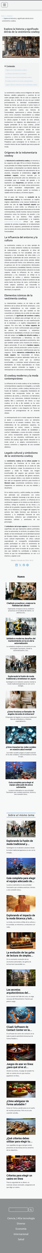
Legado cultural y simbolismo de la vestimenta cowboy (21, 85)
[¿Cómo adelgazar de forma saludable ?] (21, 1089)
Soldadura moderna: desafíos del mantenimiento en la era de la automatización (21, 640)
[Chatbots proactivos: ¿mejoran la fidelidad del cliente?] (21, 591)
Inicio (3, 16)
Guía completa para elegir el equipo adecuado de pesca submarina (21, 784)
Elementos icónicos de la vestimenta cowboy (19, 77)
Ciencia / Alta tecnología (21, 1218)
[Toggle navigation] (4, 4)
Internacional (21, 1234)
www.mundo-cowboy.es (12, 221)
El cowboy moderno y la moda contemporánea (19, 81)
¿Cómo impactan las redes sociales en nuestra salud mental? (21, 748)
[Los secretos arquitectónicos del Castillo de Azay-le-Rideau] (21, 977)
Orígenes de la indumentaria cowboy (16, 70)
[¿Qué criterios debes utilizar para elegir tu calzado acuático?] (21, 1126)
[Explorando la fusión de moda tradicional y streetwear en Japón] (21, 664)
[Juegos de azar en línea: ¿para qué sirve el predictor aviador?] (21, 1052)
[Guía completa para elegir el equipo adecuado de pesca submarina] (21, 770)
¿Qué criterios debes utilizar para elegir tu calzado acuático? (18, 1141)
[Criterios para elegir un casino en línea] (21, 1163)
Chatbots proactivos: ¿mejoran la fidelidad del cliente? (21, 604)
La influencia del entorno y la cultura (16, 74)
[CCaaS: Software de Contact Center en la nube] (21, 1015)
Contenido (11, 66)
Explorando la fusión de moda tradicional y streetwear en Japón (21, 677)
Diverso (9, 16)
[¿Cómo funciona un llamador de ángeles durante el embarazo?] (21, 699)
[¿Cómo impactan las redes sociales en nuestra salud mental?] (21, 735)
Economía (21, 1228)
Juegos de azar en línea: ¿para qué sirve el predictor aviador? (20, 1067)
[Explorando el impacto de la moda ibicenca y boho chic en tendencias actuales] (21, 903)
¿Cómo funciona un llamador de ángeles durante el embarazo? (21, 712)
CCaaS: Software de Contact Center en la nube (18, 1030)
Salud (21, 1239)
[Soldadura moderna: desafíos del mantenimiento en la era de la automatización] (21, 626)
